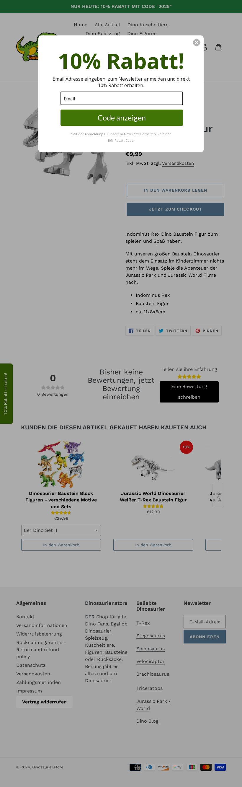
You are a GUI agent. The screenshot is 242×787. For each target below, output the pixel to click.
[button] (196, 42)
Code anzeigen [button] (122, 117)
